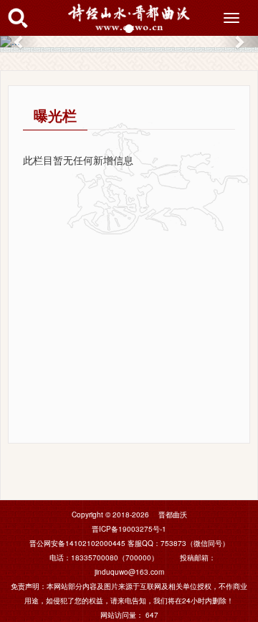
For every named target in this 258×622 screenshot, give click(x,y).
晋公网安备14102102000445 (77, 543)
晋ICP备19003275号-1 (129, 529)
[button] (19, 41)
